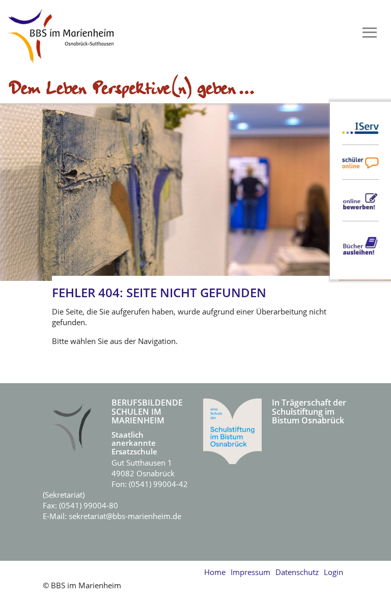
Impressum (250, 572)
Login (333, 572)
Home (215, 572)
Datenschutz (297, 572)
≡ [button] (369, 33)
